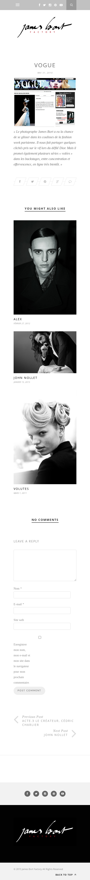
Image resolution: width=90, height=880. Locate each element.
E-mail (19, 604)
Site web (19, 620)
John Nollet (25, 378)
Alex (18, 319)
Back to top (64, 874)
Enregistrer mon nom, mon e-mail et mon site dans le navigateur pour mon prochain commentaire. (22, 663)
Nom (18, 588)
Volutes (21, 489)
